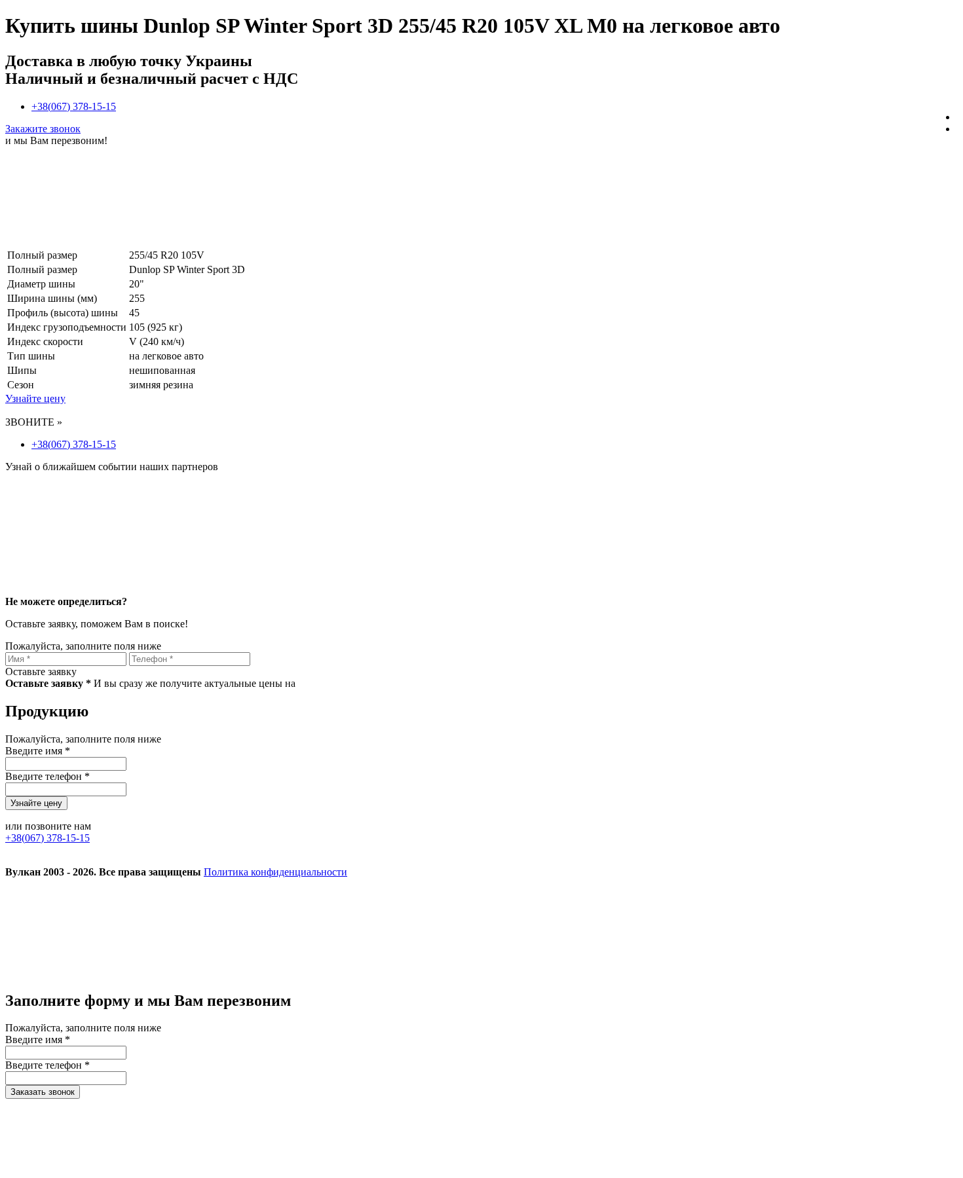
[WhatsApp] (701, 972)
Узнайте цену (35, 398)
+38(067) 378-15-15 (73, 106)
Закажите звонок (43, 128)
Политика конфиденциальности (275, 871)
